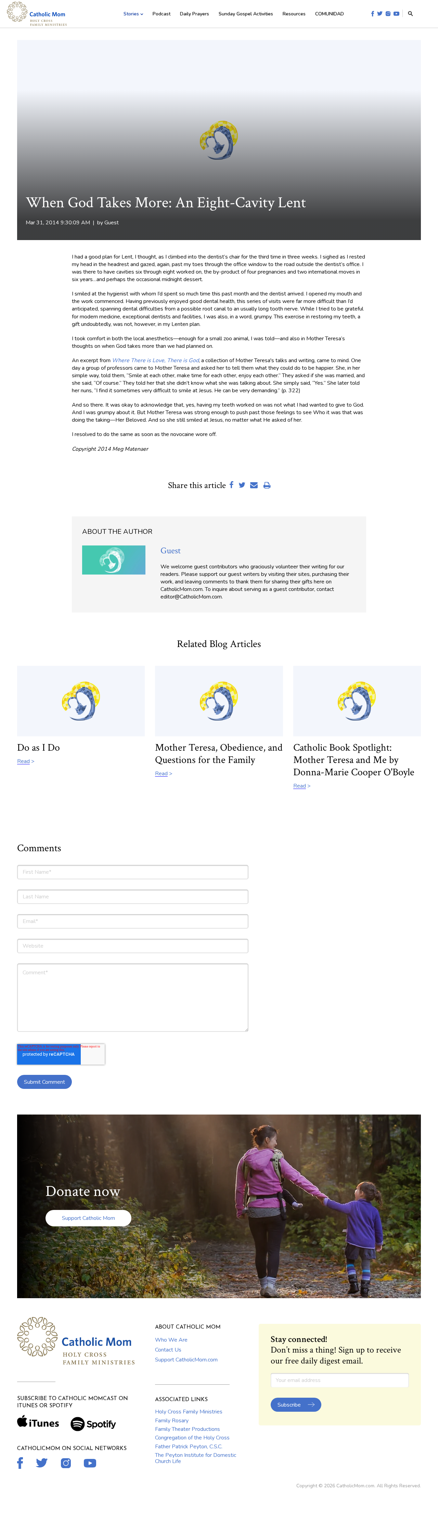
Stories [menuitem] (131, 14)
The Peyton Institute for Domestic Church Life (195, 1458)
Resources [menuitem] (294, 14)
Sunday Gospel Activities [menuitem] (246, 14)
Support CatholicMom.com (186, 1360)
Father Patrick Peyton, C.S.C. (188, 1446)
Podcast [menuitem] (161, 14)
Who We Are (171, 1340)
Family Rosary (172, 1420)
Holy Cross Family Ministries (188, 1411)
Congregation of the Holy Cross (192, 1437)
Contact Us (168, 1350)
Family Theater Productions (187, 1429)
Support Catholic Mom (88, 1218)
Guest (111, 222)
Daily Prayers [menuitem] (194, 14)
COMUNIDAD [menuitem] (329, 14)
